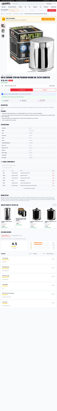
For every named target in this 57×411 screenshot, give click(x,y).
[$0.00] (55, 4)
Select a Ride (52, 85)
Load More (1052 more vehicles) (29, 188)
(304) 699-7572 (46, 0)
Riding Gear (46, 6)
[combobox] (37, 254)
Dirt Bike (20, 6)
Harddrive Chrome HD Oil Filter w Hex (36, 222)
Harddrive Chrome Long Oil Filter (6, 222)
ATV (25, 6)
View (53, 172)
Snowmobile (35, 6)
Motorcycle (4, 6)
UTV (29, 6)
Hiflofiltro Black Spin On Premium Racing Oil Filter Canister (21, 219)
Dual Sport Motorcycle (12, 6)
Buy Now (45, 89)
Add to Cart (22, 89)
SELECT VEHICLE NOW (48, 19)
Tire (40, 6)
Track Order (54, 0)
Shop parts (52, 10)
